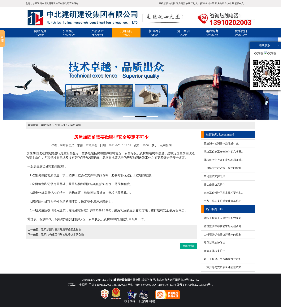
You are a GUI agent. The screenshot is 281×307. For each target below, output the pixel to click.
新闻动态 (155, 33)
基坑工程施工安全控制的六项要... (224, 151)
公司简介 (69, 33)
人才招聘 (200, 3)
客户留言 (180, 3)
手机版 (162, 3)
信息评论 (188, 245)
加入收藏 (229, 3)
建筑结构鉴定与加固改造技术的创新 (62, 234)
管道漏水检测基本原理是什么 (221, 143)
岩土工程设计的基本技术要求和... (224, 192)
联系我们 (241, 33)
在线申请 (209, 3)
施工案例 (183, 33)
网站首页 (40, 33)
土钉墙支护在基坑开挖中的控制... (224, 168)
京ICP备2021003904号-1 (199, 284)
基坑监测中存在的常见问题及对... (224, 159)
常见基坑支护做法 (214, 176)
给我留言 (212, 33)
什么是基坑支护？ (214, 184)
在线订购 (190, 3)
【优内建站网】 (147, 301)
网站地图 (170, 3)
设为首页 (219, 3)
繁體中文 (239, 3)
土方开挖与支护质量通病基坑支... (224, 201)
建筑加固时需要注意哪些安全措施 (61, 229)
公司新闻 (126, 33)
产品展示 (97, 33)
